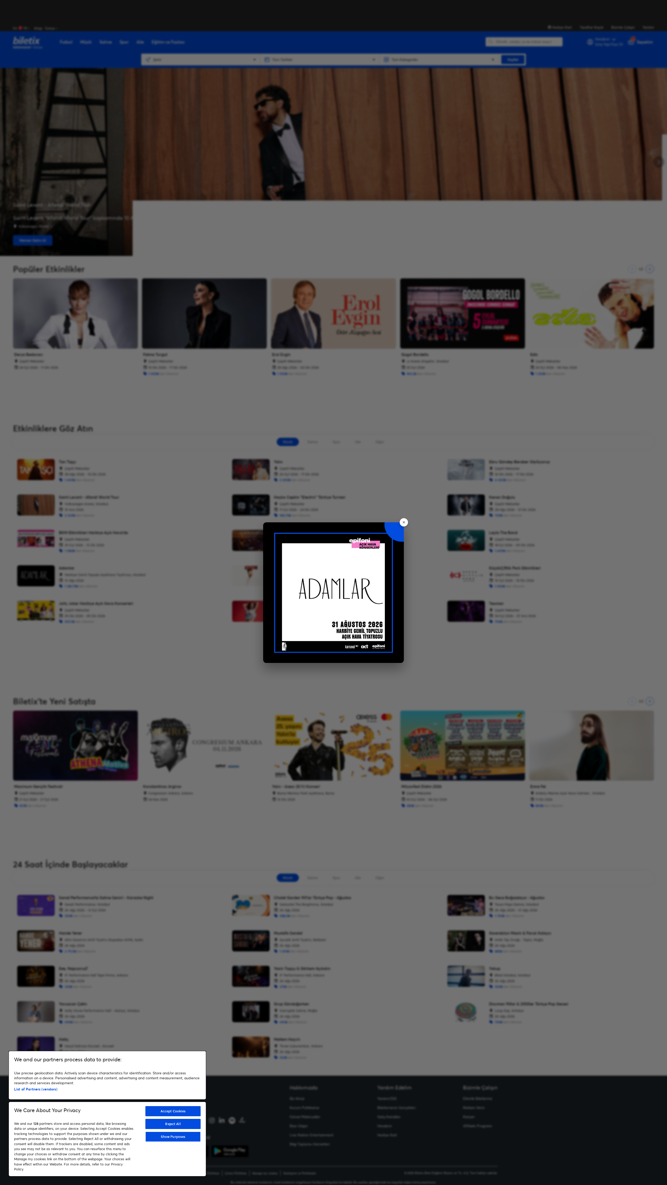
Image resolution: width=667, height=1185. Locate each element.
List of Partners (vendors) (35, 1089)
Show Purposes (173, 1136)
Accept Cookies (173, 1111)
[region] (107, 1114)
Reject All (173, 1123)
